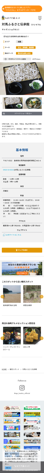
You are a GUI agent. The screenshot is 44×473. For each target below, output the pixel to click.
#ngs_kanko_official (22, 393)
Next (38, 79)
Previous (6, 79)
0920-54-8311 (8, 170)
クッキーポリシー (20, 461)
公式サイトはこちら (13, 235)
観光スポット (14, 369)
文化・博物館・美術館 (26, 47)
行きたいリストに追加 (17, 59)
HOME (4, 369)
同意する (8, 468)
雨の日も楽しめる (24, 53)
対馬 (19, 42)
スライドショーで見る (22, 113)
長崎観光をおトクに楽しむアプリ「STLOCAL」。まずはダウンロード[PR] (20, 8)
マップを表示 (23, 250)
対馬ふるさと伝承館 (29, 369)
